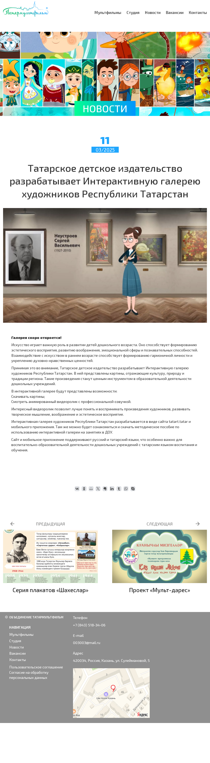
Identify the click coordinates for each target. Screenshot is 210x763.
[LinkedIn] (112, 488)
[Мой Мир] (91, 488)
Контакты (198, 12)
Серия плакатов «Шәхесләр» (50, 589)
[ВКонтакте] (77, 488)
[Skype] (132, 488)
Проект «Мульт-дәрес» (159, 589)
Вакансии (175, 12)
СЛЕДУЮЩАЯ (160, 523)
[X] (98, 488)
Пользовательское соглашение (36, 667)
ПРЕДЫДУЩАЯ (50, 523)
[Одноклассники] (84, 488)
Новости (153, 12)
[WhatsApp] (125, 488)
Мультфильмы (108, 12)
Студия (133, 12)
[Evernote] (105, 488)
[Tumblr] (118, 488)
